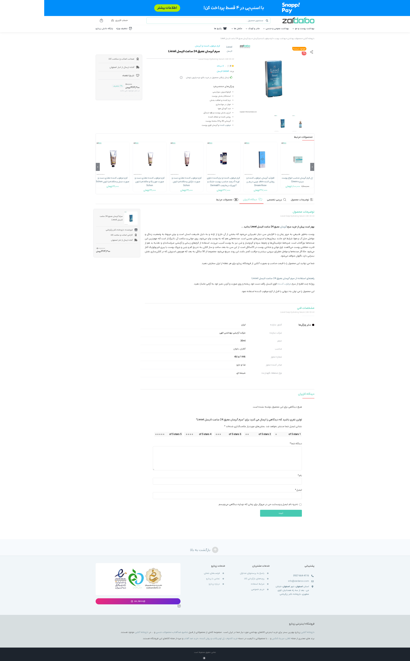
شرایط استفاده (257, 583)
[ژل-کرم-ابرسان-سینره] (297, 143)
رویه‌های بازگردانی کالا (254, 578)
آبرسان (245, 38)
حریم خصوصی (257, 589)
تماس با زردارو (213, 578)
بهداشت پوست (280, 38)
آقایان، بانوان (239, 348)
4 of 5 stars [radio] (205, 434)
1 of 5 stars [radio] (295, 434)
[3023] (273, 79)
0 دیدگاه (220, 66)
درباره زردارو (214, 583)
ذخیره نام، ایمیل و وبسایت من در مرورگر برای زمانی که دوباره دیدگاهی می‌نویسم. (258, 504)
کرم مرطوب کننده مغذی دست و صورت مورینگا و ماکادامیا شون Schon (149, 181)
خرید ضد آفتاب (191, 638)
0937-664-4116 (301, 575)
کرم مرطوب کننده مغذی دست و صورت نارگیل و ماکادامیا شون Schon (186, 181)
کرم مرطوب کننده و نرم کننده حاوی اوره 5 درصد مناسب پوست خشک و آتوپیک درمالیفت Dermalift (223, 181)
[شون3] (149, 143)
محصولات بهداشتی (294, 38)
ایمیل (298, 490)
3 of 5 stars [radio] (235, 434)
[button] (312, 167)
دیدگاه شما (296, 443)
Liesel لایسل (229, 49)
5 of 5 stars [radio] (175, 434)
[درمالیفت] (223, 143)
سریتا (281, 638)
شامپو (185, 632)
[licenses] (138, 568)
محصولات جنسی (164, 632)
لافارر (288, 638)
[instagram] (179, 606)
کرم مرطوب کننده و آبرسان (263, 38)
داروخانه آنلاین (308, 38)
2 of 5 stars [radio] (265, 434)
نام (300, 475)
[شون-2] (186, 143)
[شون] (112, 143)
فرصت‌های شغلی (212, 573)
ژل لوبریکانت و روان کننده (212, 638)
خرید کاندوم (232, 638)
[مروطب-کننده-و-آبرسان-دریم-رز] (260, 143)
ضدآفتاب (177, 632)
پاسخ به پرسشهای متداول (252, 573)
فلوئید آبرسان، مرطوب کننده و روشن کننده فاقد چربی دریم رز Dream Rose (260, 181)
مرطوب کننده (225, 125)
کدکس (275, 638)
